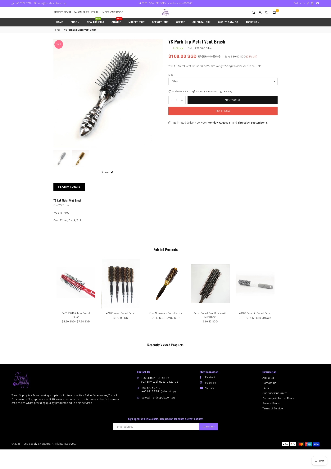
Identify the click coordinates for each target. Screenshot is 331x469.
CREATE (180, 22)
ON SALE (116, 21)
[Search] (253, 12)
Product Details (69, 187)
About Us (268, 377)
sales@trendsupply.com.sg (51, 3)
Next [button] (159, 93)
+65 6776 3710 (23, 3)
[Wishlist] (266, 12)
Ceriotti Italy (160, 22)
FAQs (265, 388)
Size (170, 74)
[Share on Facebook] (112, 172)
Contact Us (269, 383)
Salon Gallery (201, 22)
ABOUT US (252, 22)
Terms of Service (272, 408)
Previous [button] (56, 93)
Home (59, 22)
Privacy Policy (271, 403)
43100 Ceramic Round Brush (255, 313)
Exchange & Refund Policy (278, 398)
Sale (58, 44)
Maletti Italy (136, 22)
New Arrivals (95, 21)
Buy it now (223, 110)
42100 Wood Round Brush (120, 313)
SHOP (74, 22)
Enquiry (227, 91)
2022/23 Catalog (228, 22)
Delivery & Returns (206, 91)
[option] (108, 93)
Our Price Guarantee (274, 393)
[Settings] (260, 12)
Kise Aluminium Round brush (165, 313)
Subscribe (209, 427)
